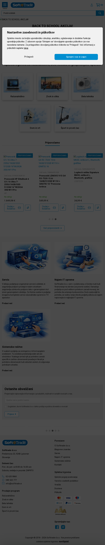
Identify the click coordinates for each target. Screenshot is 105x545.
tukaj (26, 48)
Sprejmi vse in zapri (76, 57)
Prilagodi (28, 56)
